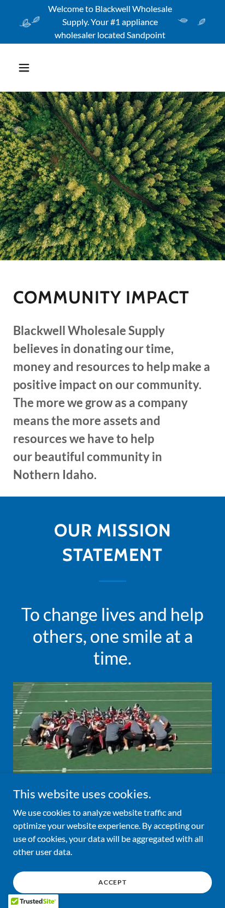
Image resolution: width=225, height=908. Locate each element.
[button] (28, 68)
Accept (112, 882)
